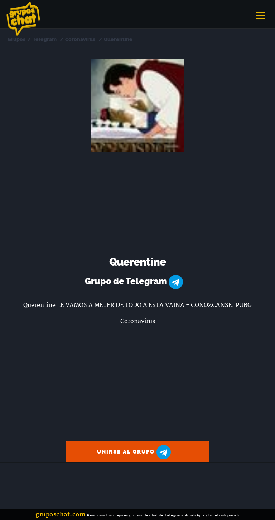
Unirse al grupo (126, 452)
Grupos (16, 39)
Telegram (45, 39)
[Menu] (261, 13)
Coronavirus (80, 39)
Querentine (118, 39)
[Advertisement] (138, 205)
